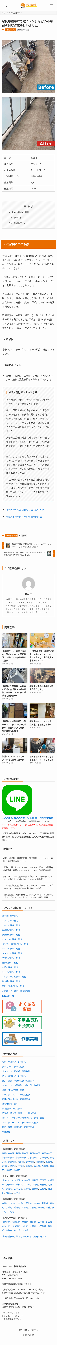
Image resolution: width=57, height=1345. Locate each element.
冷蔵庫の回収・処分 (11, 929)
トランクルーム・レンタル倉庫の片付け (20, 1122)
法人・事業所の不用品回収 (14, 1075)
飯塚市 (5, 1203)
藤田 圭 (28, 593)
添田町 (25, 1207)
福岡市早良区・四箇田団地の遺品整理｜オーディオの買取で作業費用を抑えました (28, 859)
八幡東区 (10, 1184)
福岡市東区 (35, 1153)
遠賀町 (43, 1184)
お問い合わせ (24, 1329)
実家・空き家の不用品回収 (14, 1061)
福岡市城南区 (8, 1157)
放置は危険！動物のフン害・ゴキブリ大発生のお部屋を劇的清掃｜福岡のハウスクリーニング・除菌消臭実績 (28, 869)
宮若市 (21, 1203)
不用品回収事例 (10, 30)
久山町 (37, 1165)
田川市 (29, 1203)
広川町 (17, 1230)
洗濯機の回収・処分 (11, 934)
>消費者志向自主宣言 (11, 1318)
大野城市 (12, 1161)
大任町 (33, 1207)
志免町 (5, 1165)
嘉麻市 (37, 1203)
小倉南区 (26, 1180)
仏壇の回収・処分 (10, 967)
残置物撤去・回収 (10, 1103)
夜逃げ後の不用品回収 (12, 1108)
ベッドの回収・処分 (11, 948)
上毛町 (17, 1192)
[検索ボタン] (5, 5)
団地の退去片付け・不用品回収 (16, 1099)
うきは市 (16, 1225)
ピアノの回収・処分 (11, 971)
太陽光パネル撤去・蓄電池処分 (16, 990)
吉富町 (43, 1188)
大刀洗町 (42, 1225)
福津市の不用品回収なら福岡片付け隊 (25, 509)
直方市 (13, 1203)
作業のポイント (21, 222)
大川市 (25, 1225)
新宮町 (45, 1165)
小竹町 (11, 1211)
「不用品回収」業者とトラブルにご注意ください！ (25, 1236)
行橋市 (35, 1188)
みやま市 (6, 1225)
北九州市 (6, 1180)
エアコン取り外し (10, 920)
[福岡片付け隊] (28, 5)
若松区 (19, 1184)
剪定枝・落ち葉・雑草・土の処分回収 (19, 1113)
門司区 (43, 1180)
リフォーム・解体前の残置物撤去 (17, 1071)
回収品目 (18, 217)
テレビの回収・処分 (11, 925)
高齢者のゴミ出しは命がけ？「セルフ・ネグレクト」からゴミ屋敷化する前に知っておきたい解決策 (28, 878)
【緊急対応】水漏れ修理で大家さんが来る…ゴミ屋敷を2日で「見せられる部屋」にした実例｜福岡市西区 (28, 896)
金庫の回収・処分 (10, 962)
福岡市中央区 (8, 1153)
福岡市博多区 (22, 1153)
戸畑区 (35, 1180)
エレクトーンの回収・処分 (14, 976)
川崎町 (9, 1207)
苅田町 (27, 1188)
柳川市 (33, 1221)
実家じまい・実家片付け (13, 1066)
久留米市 (6, 1221)
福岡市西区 (35, 1157)
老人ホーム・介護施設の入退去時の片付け (21, 1085)
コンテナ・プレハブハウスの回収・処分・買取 (23, 1117)
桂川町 (45, 1203)
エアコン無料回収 (10, 915)
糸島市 (45, 1157)
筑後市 (25, 1221)
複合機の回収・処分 (11, 981)
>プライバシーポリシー (12, 1315)
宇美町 (21, 1165)
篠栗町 (29, 1165)
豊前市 (9, 1192)
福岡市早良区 (22, 1157)
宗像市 (17, 1169)
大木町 (25, 1230)
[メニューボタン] (51, 5)
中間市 (27, 1184)
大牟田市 (16, 1221)
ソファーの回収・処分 (12, 953)
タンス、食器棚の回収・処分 (15, 943)
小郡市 (33, 1225)
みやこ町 (18, 1188)
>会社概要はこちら (10, 1312)
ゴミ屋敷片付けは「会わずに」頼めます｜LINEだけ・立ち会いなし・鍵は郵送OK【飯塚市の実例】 (28, 887)
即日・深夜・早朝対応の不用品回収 (18, 1127)
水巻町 (35, 1184)
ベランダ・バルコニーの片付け (16, 1094)
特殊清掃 (6, 1131)
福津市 (24, 535)
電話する (34, 1329)
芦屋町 (9, 1188)
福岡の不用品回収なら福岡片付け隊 (24, 516)
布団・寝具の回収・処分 (13, 985)
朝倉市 (49, 1221)
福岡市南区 (47, 1153)
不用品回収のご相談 (19, 212)
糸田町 (41, 1207)
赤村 (48, 1207)
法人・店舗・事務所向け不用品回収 (18, 1080)
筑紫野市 (40, 1161)
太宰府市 (30, 1161)
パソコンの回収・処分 (12, 939)
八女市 (41, 1221)
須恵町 (13, 1165)
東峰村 (9, 1230)
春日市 (21, 1161)
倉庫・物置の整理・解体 (13, 1089)
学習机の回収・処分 (11, 957)
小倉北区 (16, 1180)
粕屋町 (49, 1161)
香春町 (17, 1207)
